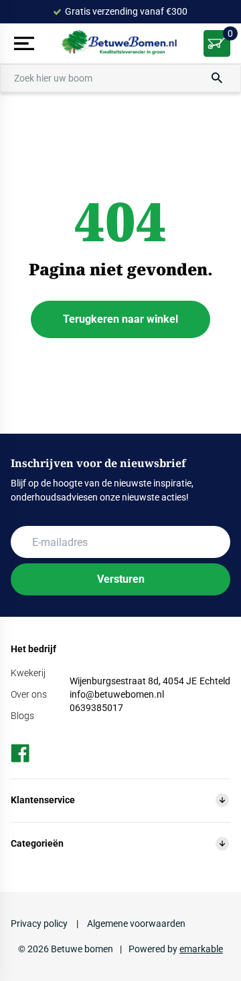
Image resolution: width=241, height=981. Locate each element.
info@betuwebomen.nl (117, 694)
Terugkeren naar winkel (120, 319)
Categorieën (37, 843)
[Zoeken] (216, 78)
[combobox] (120, 78)
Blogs (22, 715)
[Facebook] (20, 753)
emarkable (201, 949)
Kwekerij (28, 673)
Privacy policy (40, 923)
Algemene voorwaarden (135, 923)
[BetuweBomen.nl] (121, 43)
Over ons (29, 694)
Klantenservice (43, 800)
